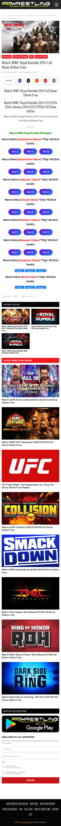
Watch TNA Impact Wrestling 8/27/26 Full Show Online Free (28, 613)
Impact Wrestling (42, 808)
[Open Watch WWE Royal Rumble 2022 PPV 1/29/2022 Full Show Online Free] (16, 317)
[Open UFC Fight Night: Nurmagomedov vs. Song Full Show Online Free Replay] (30, 466)
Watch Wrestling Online (16, 15)
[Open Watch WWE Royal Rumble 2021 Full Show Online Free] (45, 317)
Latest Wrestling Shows (17, 360)
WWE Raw (34, 803)
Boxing (55, 808)
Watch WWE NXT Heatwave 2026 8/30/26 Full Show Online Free (27, 443)
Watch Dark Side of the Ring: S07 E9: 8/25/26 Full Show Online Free (30, 698)
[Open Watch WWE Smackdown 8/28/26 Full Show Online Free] (30, 551)
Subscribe (30, 780)
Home (4, 15)
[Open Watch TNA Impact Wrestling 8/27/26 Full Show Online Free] (30, 593)
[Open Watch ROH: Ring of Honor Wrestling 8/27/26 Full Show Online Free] (30, 636)
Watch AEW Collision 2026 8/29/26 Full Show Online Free (27, 528)
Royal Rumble (6, 57)
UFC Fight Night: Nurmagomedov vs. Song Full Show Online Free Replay (27, 486)
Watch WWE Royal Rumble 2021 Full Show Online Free (44, 327)
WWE (31, 57)
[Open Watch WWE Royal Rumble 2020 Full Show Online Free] (16, 341)
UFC (30, 814)
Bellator (28, 808)
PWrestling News (26, 822)
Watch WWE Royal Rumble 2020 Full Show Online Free (14, 352)
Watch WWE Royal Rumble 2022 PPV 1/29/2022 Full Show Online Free (15, 328)
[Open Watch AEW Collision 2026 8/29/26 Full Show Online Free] (30, 508)
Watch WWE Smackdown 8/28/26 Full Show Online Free (30, 571)
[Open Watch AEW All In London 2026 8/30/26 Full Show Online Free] (30, 381)
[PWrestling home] (26, 4)
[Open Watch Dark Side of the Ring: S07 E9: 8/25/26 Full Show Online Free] (30, 678)
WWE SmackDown (47, 803)
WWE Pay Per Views (41, 57)
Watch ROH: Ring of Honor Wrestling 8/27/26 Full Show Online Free (29, 656)
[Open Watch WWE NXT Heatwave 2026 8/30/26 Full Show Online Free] (30, 423)
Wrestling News (10, 808)
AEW (21, 808)
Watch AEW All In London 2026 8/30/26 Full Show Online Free (30, 401)
